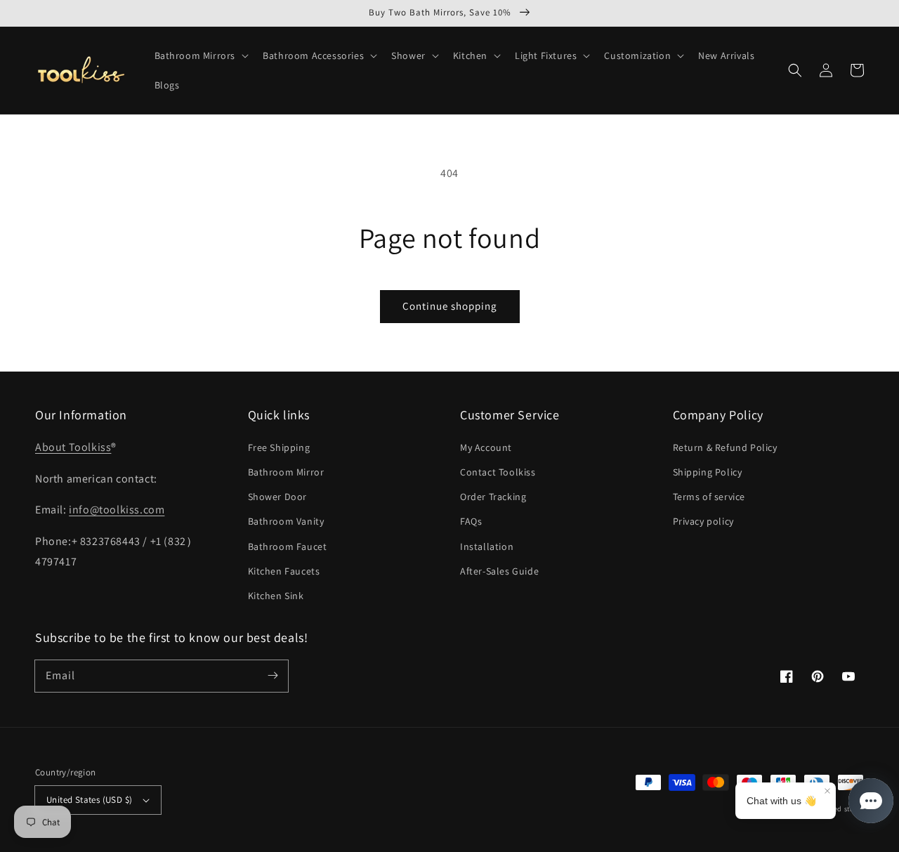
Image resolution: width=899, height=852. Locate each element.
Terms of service (709, 496)
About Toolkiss (73, 447)
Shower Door (278, 496)
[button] (200, 55)
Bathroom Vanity (286, 521)
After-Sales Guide (499, 571)
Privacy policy (703, 521)
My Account (486, 447)
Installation (486, 546)
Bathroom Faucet (287, 546)
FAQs (471, 521)
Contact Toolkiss (498, 472)
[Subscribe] (272, 675)
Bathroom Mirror (286, 472)
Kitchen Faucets (284, 571)
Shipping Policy (707, 472)
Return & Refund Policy (725, 447)
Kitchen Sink (276, 595)
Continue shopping (449, 306)
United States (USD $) (89, 800)
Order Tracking (493, 496)
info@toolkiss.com (116, 509)
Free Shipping (279, 447)
